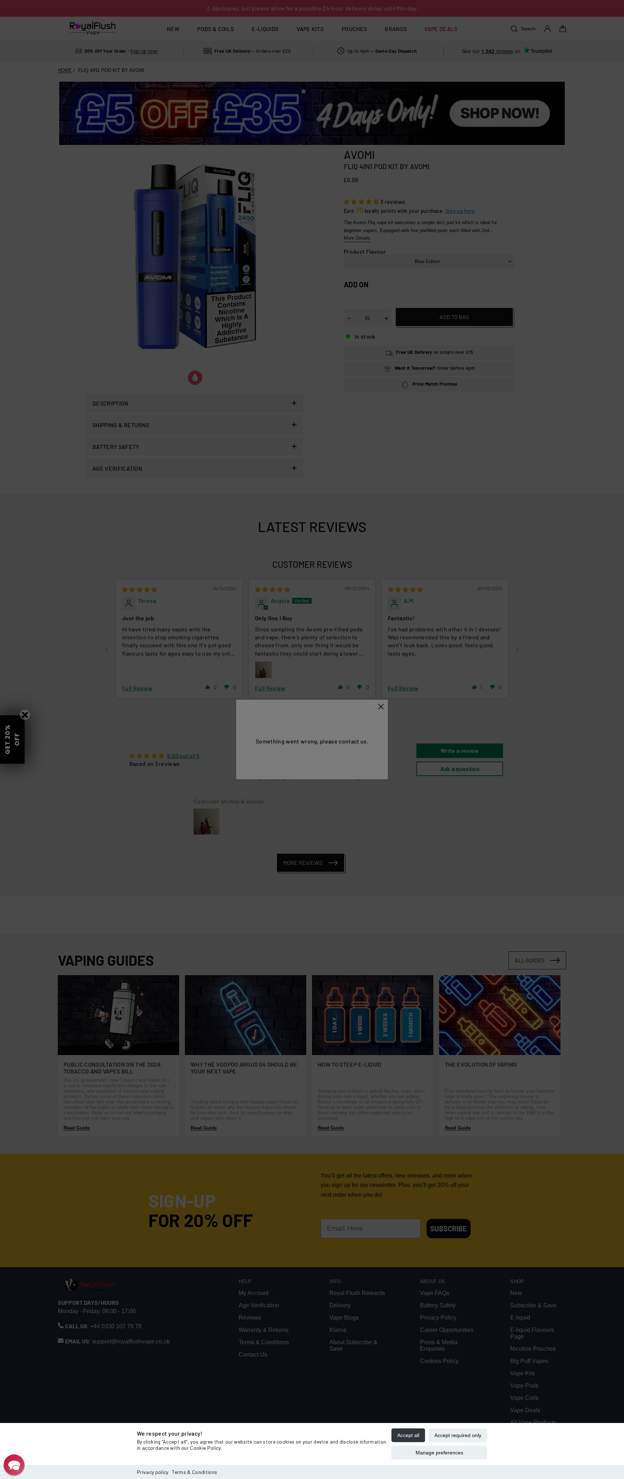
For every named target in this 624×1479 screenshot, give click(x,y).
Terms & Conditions (194, 1472)
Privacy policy (152, 1472)
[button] (14, 1464)
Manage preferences (439, 1453)
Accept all (408, 1435)
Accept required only (457, 1435)
